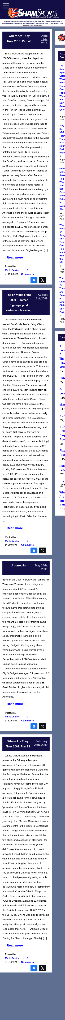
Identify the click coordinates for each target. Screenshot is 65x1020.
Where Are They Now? (61, 498)
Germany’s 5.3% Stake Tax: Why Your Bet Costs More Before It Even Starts (61, 188)
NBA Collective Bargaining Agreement (61, 433)
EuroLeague (61, 378)
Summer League (61, 468)
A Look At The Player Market (61, 356)
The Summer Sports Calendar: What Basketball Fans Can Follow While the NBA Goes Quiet (61, 87)
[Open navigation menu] (6, 6)
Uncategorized (61, 481)
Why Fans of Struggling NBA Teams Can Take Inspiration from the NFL (61, 244)
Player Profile (61, 452)
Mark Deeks (12, 270)
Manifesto (61, 404)
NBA (61, 415)
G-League (61, 391)
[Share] (34, 279)
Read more (15, 257)
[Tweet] (42, 279)
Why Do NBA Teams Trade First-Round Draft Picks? (61, 139)
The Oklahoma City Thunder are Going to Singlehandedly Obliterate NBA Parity (61, 295)
